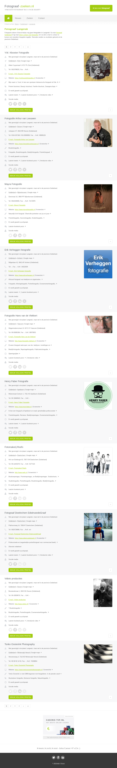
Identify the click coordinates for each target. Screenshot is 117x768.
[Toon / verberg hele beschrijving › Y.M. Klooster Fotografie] (36, 82)
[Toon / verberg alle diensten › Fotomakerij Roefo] (36, 481)
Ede (18, 61)
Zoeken (30, 18)
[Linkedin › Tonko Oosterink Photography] (20, 691)
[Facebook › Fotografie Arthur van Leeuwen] (15, 169)
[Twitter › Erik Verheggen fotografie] (10, 301)
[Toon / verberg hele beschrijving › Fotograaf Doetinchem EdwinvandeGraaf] (36, 542)
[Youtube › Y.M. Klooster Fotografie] (24, 104)
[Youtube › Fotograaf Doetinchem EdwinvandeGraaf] (24, 564)
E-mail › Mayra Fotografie (17, 205)
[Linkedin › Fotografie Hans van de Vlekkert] (20, 367)
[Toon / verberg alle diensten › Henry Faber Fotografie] (36, 415)
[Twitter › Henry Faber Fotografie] (10, 432)
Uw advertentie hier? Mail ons (58, 737)
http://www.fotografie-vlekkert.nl (25, 341)
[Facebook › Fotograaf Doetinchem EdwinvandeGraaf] (15, 564)
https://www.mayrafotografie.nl (25, 209)
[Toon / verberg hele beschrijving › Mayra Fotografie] (36, 214)
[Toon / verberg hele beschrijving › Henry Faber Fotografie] (36, 411)
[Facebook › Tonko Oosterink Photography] (15, 691)
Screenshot (40, 78)
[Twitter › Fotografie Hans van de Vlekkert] (10, 367)
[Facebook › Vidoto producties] (15, 630)
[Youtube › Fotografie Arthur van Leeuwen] (24, 169)
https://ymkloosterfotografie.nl (25, 78)
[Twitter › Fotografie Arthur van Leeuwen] (10, 169)
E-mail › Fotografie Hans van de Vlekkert (22, 337)
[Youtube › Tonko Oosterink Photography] (24, 691)
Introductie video (46, 95)
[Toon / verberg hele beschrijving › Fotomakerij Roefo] (36, 477)
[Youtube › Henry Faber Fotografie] (24, 432)
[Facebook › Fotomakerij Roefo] (15, 498)
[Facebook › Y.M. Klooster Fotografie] (15, 104)
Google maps (26, 61)
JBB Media (57, 763)
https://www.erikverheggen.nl (24, 275)
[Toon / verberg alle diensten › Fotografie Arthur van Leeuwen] (36, 152)
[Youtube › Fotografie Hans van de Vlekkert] (24, 367)
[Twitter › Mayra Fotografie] (10, 235)
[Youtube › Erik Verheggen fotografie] (24, 301)
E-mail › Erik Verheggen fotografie (20, 271)
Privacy (63, 763)
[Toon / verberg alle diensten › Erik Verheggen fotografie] (36, 284)
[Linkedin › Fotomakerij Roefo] (20, 498)
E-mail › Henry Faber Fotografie (19, 402)
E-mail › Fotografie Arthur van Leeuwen (21, 139)
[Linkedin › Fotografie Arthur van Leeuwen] (20, 169)
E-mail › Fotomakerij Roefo (17, 468)
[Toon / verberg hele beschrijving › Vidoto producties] (36, 608)
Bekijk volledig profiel (20, 110)
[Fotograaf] (8, 18)
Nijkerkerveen (21, 192)
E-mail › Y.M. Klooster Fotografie (19, 74)
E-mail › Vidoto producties (17, 600)
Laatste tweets (14, 95)
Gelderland (12, 61)
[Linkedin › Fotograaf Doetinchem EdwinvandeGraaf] (20, 564)
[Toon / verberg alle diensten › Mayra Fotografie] (36, 218)
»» (28, 47)
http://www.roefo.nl (21, 472)
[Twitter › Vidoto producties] (10, 630)
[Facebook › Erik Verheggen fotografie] (15, 301)
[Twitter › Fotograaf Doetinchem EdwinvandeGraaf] (10, 564)
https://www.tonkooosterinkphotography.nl (28, 670)
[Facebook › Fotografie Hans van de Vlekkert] (15, 367)
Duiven (19, 127)
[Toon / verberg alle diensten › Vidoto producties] (36, 612)
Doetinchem (21, 455)
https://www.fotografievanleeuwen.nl (27, 144)
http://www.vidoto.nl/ (21, 604)
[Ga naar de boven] (110, 110)
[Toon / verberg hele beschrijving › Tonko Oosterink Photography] (36, 674)
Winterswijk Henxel (23, 652)
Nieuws (18, 18)
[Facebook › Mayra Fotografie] (15, 235)
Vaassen (20, 324)
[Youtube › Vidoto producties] (24, 630)
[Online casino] (60, 716)
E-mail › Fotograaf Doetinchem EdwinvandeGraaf (25, 534)
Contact (41, 18)
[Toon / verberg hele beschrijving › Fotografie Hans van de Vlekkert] (36, 345)
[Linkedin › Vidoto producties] (20, 630)
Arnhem (19, 258)
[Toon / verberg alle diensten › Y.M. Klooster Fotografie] (36, 86)
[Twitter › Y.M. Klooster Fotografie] (10, 104)
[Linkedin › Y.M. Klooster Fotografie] (20, 104)
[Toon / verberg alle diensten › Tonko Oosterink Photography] (36, 678)
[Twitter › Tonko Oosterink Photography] (10, 691)
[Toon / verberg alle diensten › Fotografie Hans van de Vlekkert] (36, 349)
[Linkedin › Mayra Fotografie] (20, 235)
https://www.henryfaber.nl (23, 407)
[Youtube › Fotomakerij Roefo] (24, 498)
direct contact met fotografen (28, 35)
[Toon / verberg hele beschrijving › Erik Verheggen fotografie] (36, 279)
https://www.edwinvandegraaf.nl (25, 538)
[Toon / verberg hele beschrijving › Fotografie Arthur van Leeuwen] (36, 148)
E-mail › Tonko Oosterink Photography (21, 665)
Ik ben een (101, 8)
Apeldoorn (20, 389)
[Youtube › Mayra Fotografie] (24, 235)
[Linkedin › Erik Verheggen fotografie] (20, 301)
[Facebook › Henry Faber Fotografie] (15, 432)
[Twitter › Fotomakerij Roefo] (10, 498)
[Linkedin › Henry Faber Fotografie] (20, 432)
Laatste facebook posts (30, 95)
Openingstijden (14, 353)
